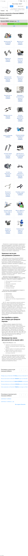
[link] (2, 10)
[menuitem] (20, 1)
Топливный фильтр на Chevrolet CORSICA (10, 384)
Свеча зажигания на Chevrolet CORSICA (9, 387)
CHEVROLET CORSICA (6, 398)
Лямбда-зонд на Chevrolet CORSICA (9, 375)
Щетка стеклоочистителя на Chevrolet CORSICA (11, 381)
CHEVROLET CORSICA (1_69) (7, 401)
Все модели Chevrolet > (20, 404)
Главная (2, 10)
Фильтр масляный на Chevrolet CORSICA (10, 378)
